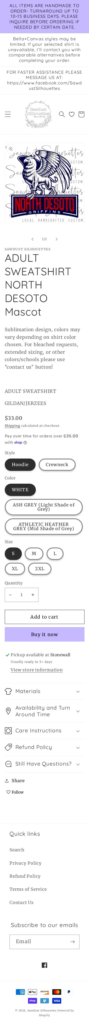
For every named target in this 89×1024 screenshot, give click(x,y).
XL (15, 568)
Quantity (14, 583)
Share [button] (18, 780)
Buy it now (44, 634)
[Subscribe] (72, 942)
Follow (18, 792)
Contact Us (21, 902)
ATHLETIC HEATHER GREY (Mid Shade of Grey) (43, 526)
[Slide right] (56, 239)
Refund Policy (25, 876)
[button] (7, 114)
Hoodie (20, 464)
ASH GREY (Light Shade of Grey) (44, 507)
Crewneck (57, 464)
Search (16, 850)
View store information (37, 670)
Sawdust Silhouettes (42, 1010)
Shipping (12, 426)
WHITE (20, 489)
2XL (39, 568)
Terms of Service (28, 889)
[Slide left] (32, 239)
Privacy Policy (25, 863)
